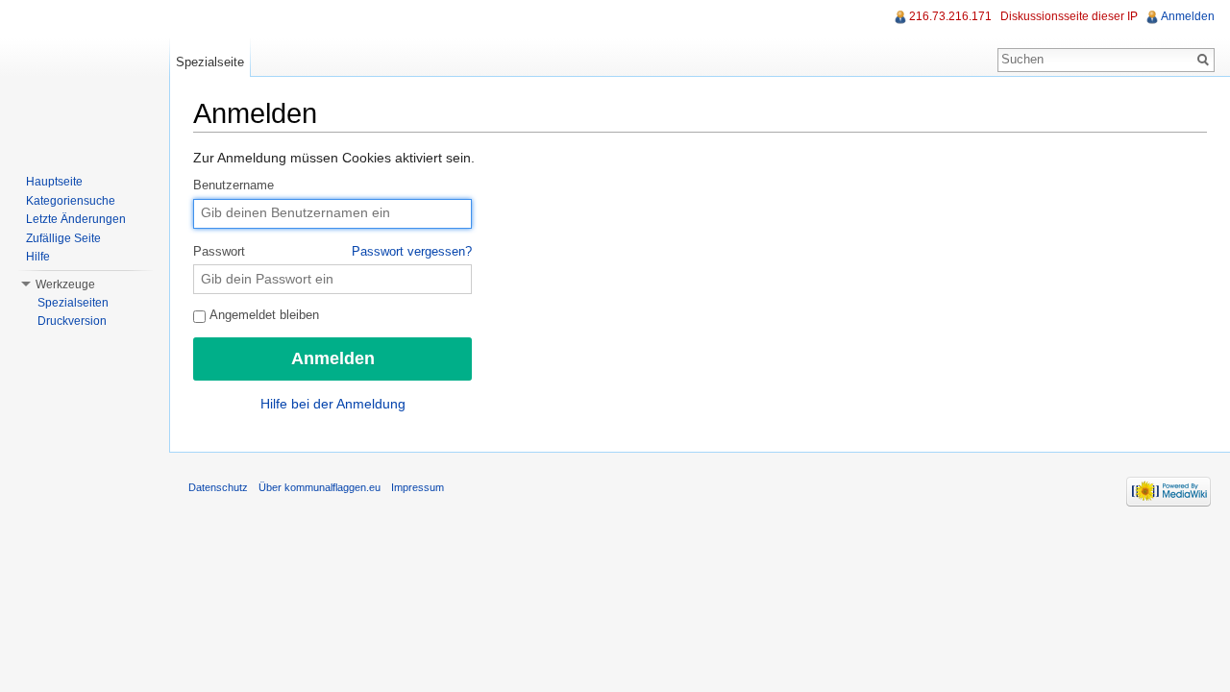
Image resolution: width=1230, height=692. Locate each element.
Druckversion (72, 321)
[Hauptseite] (84, 77)
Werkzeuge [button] (65, 284)
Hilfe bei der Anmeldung (333, 403)
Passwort (332, 252)
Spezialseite (210, 62)
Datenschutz (218, 487)
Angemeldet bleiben (263, 315)
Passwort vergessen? (412, 252)
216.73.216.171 (950, 16)
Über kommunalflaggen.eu (319, 487)
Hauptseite (54, 181)
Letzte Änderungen (76, 219)
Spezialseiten (73, 302)
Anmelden (1188, 16)
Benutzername (233, 185)
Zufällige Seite (63, 238)
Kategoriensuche (70, 201)
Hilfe (38, 256)
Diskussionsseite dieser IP (1069, 16)
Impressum (417, 487)
